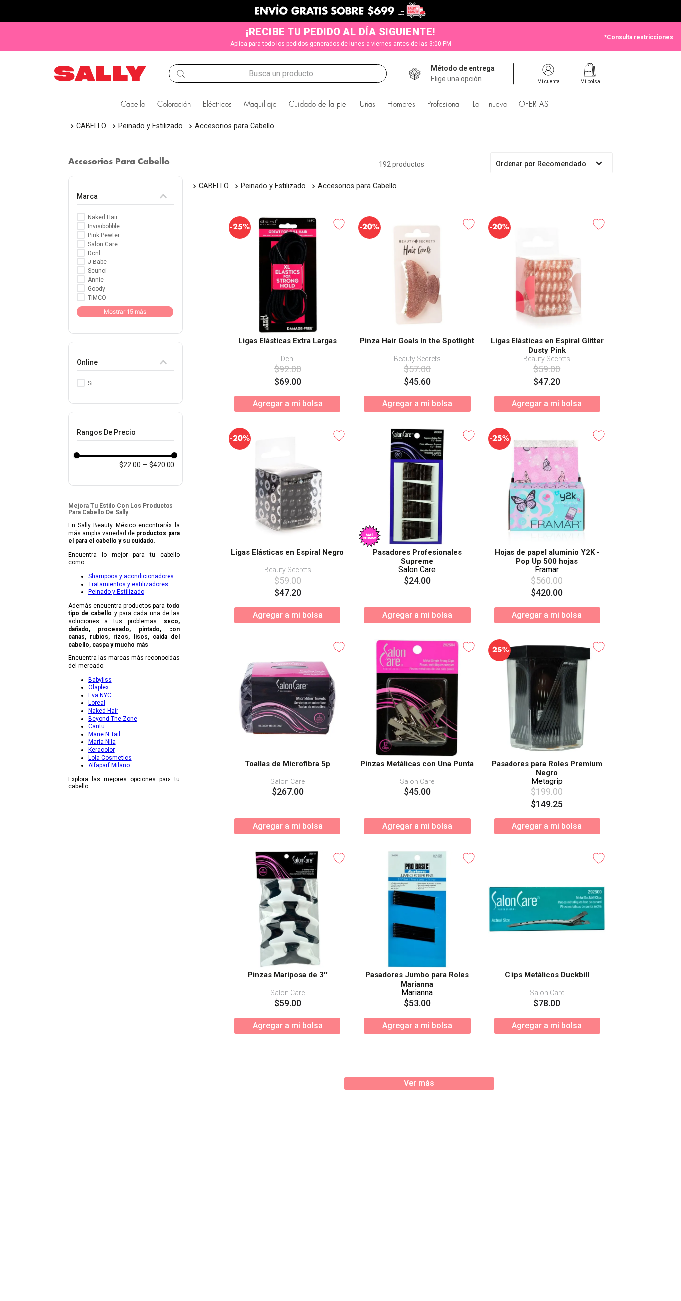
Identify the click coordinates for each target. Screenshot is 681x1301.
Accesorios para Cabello (234, 126)
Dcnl (94, 253)
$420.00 (158, 465)
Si (90, 383)
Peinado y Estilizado (150, 126)
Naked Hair (103, 217)
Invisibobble (104, 226)
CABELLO (91, 126)
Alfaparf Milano (109, 765)
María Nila (102, 741)
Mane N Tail (104, 734)
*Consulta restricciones (638, 37)
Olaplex (98, 687)
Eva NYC (99, 695)
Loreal (96, 702)
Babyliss (100, 679)
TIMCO (97, 297)
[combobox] (277, 73)
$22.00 (130, 465)
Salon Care (103, 244)
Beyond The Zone (112, 718)
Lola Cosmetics (110, 757)
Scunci (97, 270)
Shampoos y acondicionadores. (131, 576)
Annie (96, 279)
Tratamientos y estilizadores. (129, 584)
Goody (96, 288)
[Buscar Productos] (181, 74)
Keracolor (101, 749)
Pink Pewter (104, 235)
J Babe (97, 262)
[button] (463, 73)
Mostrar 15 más (125, 311)
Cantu (96, 726)
